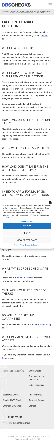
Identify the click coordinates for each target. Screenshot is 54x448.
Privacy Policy (35, 394)
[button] (50, 203)
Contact (44, 35)
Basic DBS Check (10, 394)
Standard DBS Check (12, 400)
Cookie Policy (19, 245)
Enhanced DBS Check (12, 406)
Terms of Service (37, 400)
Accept (27, 226)
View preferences (27, 240)
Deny (27, 233)
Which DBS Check (25, 278)
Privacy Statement (32, 245)
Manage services (26, 221)
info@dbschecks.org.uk (19, 423)
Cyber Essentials (36, 385)
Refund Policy (44, 324)
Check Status (35, 371)
